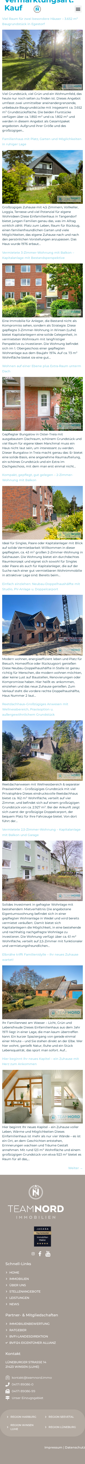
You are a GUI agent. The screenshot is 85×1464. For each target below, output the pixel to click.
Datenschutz (75, 1447)
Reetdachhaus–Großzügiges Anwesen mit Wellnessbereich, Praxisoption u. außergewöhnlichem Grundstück (35, 709)
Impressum (53, 1447)
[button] (78, 9)
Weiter (75, 1168)
